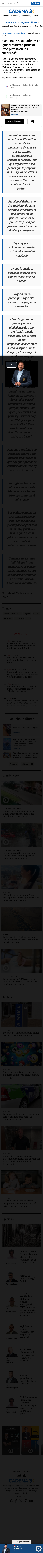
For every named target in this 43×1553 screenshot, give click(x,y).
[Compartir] (32, 121)
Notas (34, 22)
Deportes (11, 3)
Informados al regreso (17, 22)
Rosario (36, 16)
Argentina (14, 16)
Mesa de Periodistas (9, 26)
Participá (35, 3)
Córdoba (25, 16)
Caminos (20, 3)
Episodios (15, 114)
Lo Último (5, 16)
